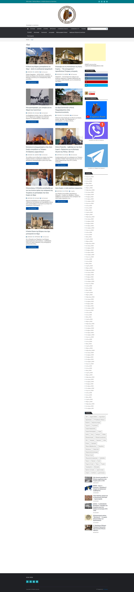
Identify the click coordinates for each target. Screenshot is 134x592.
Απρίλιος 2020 (89, 346)
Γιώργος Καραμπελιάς (90, 428)
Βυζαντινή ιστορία (96, 422)
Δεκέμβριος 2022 (90, 274)
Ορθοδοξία (102, 458)
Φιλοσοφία (36, 32)
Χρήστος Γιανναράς (90, 469)
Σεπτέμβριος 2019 (90, 361)
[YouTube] (104, 2)
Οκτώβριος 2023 (90, 252)
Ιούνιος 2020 (89, 341)
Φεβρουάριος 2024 (90, 243)
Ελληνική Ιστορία (89, 437)
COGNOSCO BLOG (63, 28)
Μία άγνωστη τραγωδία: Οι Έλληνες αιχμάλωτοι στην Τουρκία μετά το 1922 (100, 479)
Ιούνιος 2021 (89, 314)
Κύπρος (87, 443)
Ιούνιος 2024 (89, 234)
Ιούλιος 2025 (89, 205)
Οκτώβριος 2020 (90, 332)
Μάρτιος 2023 (89, 268)
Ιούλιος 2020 (89, 339)
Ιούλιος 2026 (89, 179)
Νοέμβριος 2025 (89, 196)
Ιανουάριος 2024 (90, 245)
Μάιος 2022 (89, 290)
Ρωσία (98, 461)
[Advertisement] (95, 52)
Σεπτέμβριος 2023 (90, 254)
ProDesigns (105, 589)
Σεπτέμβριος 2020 (90, 334)
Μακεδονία (101, 446)
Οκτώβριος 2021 (89, 306)
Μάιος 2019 (88, 370)
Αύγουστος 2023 (90, 257)
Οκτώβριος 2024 (90, 225)
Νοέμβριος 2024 (89, 223)
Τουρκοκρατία (89, 467)
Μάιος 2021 (88, 317)
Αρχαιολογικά (89, 419)
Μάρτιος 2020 (89, 348)
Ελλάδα (104, 434)
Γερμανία (88, 425)
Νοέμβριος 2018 (89, 383)
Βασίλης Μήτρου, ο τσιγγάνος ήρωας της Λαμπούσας (44, 1)
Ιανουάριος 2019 (90, 379)
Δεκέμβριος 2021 (90, 301)
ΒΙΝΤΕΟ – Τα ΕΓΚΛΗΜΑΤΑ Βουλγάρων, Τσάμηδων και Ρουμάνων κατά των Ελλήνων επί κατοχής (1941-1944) (100, 507)
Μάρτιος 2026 (89, 187)
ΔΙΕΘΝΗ (39, 28)
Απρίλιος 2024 (89, 239)
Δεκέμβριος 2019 (90, 355)
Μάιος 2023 (89, 263)
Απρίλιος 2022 (89, 292)
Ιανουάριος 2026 (90, 192)
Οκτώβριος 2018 (89, 386)
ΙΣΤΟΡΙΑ (46, 28)
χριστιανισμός (101, 472)
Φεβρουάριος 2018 (90, 404)
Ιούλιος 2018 (89, 392)
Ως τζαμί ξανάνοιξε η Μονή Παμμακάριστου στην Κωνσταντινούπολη (64, 110)
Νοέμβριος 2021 (89, 303)
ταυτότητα (93, 472)
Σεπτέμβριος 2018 (90, 388)
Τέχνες (97, 464)
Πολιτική (93, 461)
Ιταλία (104, 440)
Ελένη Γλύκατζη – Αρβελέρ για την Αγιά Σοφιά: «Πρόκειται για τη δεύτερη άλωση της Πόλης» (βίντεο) (68, 149)
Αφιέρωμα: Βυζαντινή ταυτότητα (77, 32)
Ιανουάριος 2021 (89, 326)
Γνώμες (99, 431)
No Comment (44, 72)
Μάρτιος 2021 (89, 321)
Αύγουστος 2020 (90, 337)
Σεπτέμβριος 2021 (90, 308)
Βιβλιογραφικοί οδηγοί (61, 32)
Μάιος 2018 (88, 397)
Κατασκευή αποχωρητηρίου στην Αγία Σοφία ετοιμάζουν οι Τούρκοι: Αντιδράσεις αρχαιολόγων (39, 149)
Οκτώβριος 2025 (90, 199)
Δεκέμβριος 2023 (90, 248)
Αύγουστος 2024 (90, 230)
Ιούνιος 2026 (89, 181)
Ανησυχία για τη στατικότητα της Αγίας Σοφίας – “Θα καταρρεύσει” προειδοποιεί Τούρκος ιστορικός (68, 69)
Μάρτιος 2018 (89, 401)
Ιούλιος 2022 (89, 285)
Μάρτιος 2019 (89, 375)
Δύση (92, 434)
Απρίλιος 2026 (89, 185)
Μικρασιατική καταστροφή (92, 452)
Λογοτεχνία (44, 32)
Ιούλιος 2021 (89, 312)
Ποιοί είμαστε (30, 36)
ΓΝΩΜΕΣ (83, 28)
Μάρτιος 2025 (89, 214)
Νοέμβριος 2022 (89, 277)
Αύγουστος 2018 (89, 390)
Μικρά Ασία (96, 449)
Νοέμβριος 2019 (89, 357)
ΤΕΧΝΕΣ (29, 32)
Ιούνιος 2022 (89, 288)
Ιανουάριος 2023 (90, 272)
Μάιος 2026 (89, 183)
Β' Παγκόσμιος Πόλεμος (99, 419)
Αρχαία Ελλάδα (93, 416)
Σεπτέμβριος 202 (90, 408)
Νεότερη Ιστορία (89, 455)
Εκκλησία (98, 434)
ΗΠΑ (87, 440)
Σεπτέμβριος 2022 (90, 281)
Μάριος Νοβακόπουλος (91, 446)
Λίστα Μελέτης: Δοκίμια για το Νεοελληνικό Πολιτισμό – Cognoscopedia (100, 497)
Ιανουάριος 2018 (89, 406)
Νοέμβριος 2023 (89, 250)
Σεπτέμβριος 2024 (90, 228)
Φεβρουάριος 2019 (90, 377)
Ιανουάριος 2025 (90, 219)
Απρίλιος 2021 (89, 319)
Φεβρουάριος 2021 (90, 323)
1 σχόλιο (73, 191)
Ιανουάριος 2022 (90, 299)
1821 (87, 416)
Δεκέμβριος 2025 (90, 194)
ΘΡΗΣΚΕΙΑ (53, 28)
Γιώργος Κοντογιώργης (91, 431)
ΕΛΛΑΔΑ (32, 28)
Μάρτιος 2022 (89, 294)
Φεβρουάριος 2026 (90, 190)
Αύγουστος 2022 (90, 283)
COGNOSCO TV (75, 28)
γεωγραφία (51, 32)
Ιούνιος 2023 (89, 261)
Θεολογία (92, 440)
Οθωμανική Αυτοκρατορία (91, 458)
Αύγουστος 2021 (89, 310)
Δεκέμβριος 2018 (90, 381)
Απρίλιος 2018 (89, 399)
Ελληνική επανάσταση (101, 437)
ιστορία (87, 472)
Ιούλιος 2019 (89, 366)
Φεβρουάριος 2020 (90, 350)
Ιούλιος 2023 (89, 259)
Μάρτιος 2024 (89, 241)
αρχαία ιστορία (100, 469)
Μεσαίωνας (88, 449)
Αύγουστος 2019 (90, 363)
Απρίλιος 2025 (89, 212)
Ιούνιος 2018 (89, 395)
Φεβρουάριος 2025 (90, 216)
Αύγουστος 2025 (90, 203)
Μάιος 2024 (89, 236)
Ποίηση (87, 461)
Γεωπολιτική (95, 425)
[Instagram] (102, 2)
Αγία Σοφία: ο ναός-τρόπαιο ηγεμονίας (68, 188)
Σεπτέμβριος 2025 (90, 201)
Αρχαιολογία (102, 416)
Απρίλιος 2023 (89, 265)
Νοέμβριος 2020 (90, 330)
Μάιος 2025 (89, 210)
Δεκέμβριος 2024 (90, 221)
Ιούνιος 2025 (89, 208)
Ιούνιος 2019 (89, 368)
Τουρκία (103, 464)
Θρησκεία (98, 440)
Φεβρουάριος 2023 (90, 270)
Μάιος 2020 (89, 343)
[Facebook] (99, 2)
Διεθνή (87, 434)
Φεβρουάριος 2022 (90, 297)
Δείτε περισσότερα (32, 82)
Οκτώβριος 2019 (90, 359)
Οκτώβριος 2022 (90, 279)
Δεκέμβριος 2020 (90, 328)
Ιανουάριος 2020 (90, 352)
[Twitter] (107, 2)
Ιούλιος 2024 (89, 232)
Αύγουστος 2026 (90, 176)
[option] (53, 1)
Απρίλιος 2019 (89, 372)
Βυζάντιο (88, 422)
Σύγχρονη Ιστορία (90, 464)
